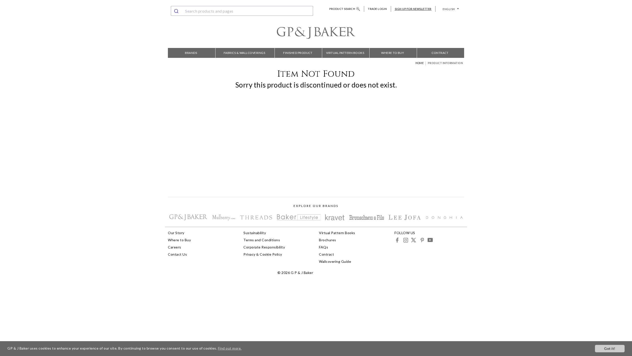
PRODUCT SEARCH (342, 8)
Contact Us (177, 254)
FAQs (323, 247)
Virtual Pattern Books (345, 53)
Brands (191, 53)
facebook (397, 240)
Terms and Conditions (261, 240)
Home (419, 63)
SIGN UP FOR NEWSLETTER (413, 8)
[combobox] (242, 11)
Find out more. (230, 348)
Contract (440, 53)
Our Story (176, 233)
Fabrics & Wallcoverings (244, 53)
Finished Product (297, 53)
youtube (430, 240)
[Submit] (177, 10)
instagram (405, 240)
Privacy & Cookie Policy (262, 254)
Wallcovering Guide (335, 261)
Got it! (609, 348)
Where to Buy (392, 53)
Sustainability (254, 233)
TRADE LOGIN (377, 8)
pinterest (422, 240)
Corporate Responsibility (264, 247)
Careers (174, 247)
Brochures (327, 240)
